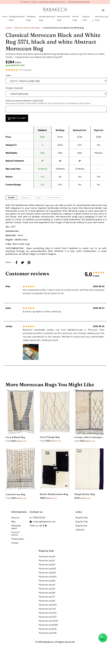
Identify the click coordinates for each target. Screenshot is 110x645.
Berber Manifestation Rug (54, 494)
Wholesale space (16, 526)
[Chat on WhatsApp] (103, 638)
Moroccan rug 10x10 (48, 604)
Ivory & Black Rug (15, 437)
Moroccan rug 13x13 (48, 616)
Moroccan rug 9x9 (47, 600)
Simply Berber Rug (84, 494)
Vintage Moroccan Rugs (17, 18)
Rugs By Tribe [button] (81, 521)
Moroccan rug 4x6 (47, 556)
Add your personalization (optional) (48, 102)
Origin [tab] (38, 197)
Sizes (8, 75)
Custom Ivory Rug (15, 494)
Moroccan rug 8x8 (47, 580)
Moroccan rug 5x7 (47, 560)
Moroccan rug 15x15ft (48, 624)
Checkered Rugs (31, 18)
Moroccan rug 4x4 (47, 584)
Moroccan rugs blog (101, 18)
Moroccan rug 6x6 (47, 592)
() (25, 69)
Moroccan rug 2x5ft (48, 633)
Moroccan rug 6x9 (47, 564)
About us (15, 517)
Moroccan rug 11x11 (47, 608)
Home (4, 16)
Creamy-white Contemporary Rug (89, 437)
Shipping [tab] (25, 197)
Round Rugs (75, 18)
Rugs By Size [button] (81, 525)
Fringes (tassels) (14, 87)
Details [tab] (11, 197)
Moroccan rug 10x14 (48, 576)
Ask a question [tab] (54, 197)
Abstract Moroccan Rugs (47, 18)
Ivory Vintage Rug (50, 437)
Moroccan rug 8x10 (47, 568)
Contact (15, 542)
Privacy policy (17, 538)
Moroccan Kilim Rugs (63, 18)
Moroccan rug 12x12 (48, 612)
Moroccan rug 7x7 (47, 596)
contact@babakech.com (44, 521)
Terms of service (15, 533)
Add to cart (18, 118)
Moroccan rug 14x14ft (48, 620)
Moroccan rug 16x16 (48, 628)
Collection (80, 529)
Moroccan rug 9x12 (47, 572)
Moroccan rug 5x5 (47, 588)
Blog (13, 521)
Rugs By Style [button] (81, 517)
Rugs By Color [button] (86, 18)
